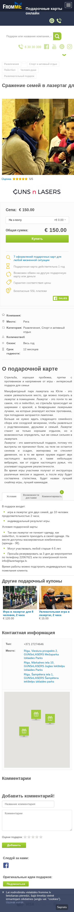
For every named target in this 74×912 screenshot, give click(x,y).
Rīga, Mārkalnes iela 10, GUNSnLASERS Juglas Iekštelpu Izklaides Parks (44, 666)
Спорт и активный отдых (43, 64)
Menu (68, 5)
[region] (37, 730)
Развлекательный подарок (19, 76)
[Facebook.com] (61, 297)
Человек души (28, 70)
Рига (26, 321)
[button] (36, 715)
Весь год (28, 343)
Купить (37, 238)
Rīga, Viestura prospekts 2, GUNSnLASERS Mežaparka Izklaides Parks (41, 654)
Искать (57, 36)
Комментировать (52, 495)
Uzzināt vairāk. (15, 902)
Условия (11, 496)
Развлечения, (32, 327)
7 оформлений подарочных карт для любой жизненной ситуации (37, 258)
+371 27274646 (34, 644)
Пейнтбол (9, 70)
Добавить (14, 845)
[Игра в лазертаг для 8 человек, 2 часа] (20, 608)
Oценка (6, 178)
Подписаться (16, 883)
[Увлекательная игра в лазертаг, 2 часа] (56, 608)
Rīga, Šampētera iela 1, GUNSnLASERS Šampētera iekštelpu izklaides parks (41, 678)
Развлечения (11, 64)
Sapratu (62, 907)
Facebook (9, 865)
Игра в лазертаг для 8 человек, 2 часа (18, 613)
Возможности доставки (31, 496)
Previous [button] (3, 136)
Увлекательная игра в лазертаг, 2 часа (54, 613)
